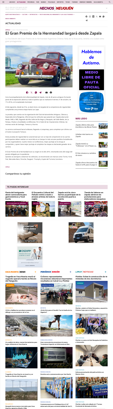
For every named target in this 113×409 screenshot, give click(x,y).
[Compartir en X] (31, 92)
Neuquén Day (9, 404)
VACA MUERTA (9, 308)
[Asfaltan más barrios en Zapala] (103, 133)
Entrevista (8, 340)
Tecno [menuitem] (67, 2)
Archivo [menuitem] (12, 2)
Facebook (86, 17)
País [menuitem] (37, 2)
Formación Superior (46, 340)
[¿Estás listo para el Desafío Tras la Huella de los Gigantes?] (56, 315)
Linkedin (93, 17)
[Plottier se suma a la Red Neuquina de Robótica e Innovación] (92, 345)
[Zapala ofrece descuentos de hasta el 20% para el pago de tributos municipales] (103, 161)
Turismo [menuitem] (75, 2)
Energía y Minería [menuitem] (86, 2)
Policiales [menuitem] (51, 2)
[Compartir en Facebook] (27, 92)
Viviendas (80, 283)
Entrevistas (33, 14)
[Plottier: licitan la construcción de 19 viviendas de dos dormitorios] (92, 281)
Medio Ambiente (10, 18)
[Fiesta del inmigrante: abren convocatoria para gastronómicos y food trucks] (17, 201)
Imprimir (51, 92)
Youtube (100, 17)
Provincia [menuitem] (30, 2)
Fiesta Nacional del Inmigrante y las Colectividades (56, 14)
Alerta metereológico (12, 14)
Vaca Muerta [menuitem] (98, 2)
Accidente (10, 285)
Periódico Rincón (47, 285)
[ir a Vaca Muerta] (15, 271)
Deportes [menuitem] (60, 2)
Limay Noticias (80, 337)
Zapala (7, 30)
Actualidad (89, 203)
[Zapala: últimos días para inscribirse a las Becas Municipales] (103, 123)
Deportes (43, 308)
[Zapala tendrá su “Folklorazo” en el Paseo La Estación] (103, 142)
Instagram (90, 17)
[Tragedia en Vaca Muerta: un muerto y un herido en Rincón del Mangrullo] (21, 379)
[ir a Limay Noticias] (84, 272)
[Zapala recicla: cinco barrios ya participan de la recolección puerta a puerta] (69, 201)
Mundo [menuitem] (43, 2)
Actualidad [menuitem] (21, 2)
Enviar (46, 92)
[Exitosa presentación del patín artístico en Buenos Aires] (92, 377)
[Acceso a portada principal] (56, 8)
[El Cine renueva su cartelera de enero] (103, 152)
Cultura (24, 14)
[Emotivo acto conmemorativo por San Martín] (56, 377)
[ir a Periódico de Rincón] (50, 272)
